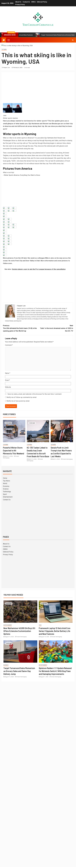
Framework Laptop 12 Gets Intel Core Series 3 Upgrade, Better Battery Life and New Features (54, 631)
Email (7, 380)
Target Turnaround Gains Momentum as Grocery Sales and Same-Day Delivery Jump (19, 671)
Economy (6, 486)
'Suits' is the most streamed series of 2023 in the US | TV (56, 328)
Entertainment (7, 497)
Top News (4, 49)
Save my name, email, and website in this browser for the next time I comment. (35, 394)
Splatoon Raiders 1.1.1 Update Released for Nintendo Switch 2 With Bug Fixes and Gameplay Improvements (55, 671)
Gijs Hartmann (49, 138)
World (5, 483)
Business (6, 665)
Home (5, 478)
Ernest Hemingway (67, 459)
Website (8, 387)
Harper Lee (6, 67)
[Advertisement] (38, 88)
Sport (5, 494)
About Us (18, 2)
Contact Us (26, 2)
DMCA (33, 2)
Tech (40, 625)
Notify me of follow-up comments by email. (22, 397)
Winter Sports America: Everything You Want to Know (22, 175)
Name (7, 373)
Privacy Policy (20, 4)
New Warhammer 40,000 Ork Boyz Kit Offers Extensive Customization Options (19, 631)
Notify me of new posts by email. (18, 401)
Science (6, 489)
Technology (7, 492)
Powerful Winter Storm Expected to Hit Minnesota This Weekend (13, 450)
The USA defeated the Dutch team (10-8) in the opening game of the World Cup (20, 328)
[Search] (73, 40)
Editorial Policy (42, 2)
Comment (9, 345)
